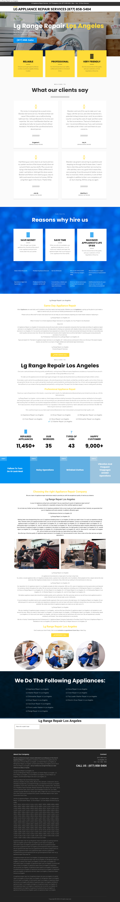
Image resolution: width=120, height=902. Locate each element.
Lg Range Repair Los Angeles (60, 365)
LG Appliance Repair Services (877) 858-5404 (52, 9)
